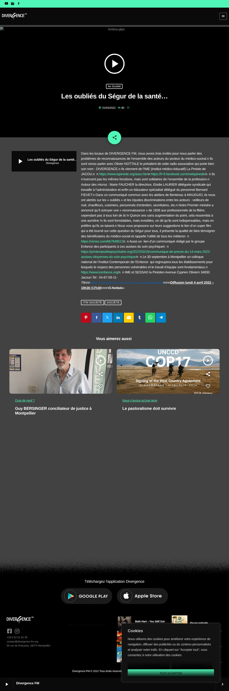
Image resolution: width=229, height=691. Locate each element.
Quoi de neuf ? (25, 400)
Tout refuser (192, 665)
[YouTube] (6, 3)
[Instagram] (12, 3)
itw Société (114, 86)
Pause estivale (199, 623)
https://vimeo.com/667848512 (102, 241)
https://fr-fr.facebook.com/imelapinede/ (178, 174)
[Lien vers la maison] (14, 16)
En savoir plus (149, 665)
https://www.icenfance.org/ (100, 272)
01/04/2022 (107, 107)
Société (113, 302)
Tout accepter (171, 673)
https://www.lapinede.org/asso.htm (123, 174)
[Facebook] (18, 3)
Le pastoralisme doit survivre (149, 408)
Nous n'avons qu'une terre (139, 400)
